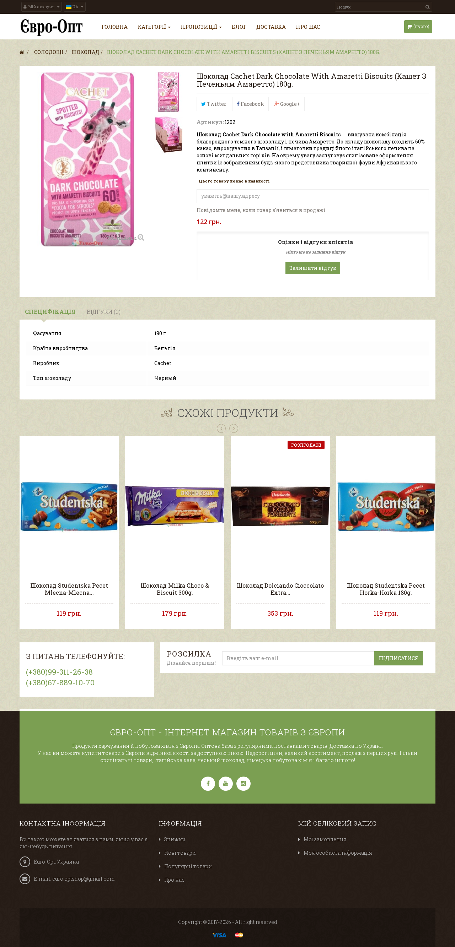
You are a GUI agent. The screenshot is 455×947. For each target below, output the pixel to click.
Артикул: (210, 122)
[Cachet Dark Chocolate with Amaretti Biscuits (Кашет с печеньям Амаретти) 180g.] (168, 92)
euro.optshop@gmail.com (83, 878)
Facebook (252, 103)
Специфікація (50, 311)
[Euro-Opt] (51, 27)
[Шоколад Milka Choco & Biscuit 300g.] (174, 505)
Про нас (174, 879)
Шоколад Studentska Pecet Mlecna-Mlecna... (69, 589)
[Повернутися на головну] (22, 52)
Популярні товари (188, 866)
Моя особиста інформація (338, 852)
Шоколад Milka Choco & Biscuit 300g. (174, 589)
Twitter (216, 103)
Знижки (175, 839)
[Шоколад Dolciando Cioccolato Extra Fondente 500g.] (280, 505)
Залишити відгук (312, 268)
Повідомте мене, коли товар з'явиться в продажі (261, 210)
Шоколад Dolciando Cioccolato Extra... (280, 589)
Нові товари (180, 852)
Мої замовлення (325, 839)
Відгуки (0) (104, 311)
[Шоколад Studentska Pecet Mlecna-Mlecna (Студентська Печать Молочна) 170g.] (69, 505)
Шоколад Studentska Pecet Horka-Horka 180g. (386, 589)
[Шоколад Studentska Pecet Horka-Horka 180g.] (385, 505)
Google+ (289, 103)
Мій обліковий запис (337, 823)
